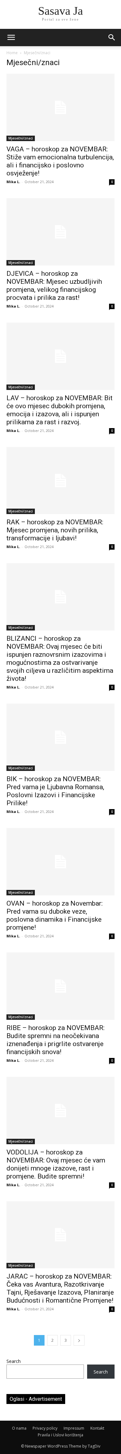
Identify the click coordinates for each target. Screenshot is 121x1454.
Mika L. (13, 181)
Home (12, 52)
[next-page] (79, 1340)
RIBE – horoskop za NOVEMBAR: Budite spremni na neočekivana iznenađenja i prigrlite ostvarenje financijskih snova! (55, 1040)
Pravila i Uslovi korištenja (60, 1435)
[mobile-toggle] (11, 37)
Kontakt (97, 1428)
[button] (112, 37)
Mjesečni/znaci (20, 138)
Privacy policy (45, 1428)
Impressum (74, 1428)
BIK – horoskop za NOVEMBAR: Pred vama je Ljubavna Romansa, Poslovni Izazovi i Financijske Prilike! (55, 791)
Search (13, 1361)
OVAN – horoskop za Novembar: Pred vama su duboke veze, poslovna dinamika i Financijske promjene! (54, 915)
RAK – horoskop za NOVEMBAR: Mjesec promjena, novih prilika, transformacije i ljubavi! (54, 530)
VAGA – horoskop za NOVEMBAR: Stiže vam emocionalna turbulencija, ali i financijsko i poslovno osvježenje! (60, 161)
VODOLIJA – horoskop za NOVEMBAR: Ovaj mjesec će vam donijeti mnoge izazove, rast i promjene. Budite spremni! (55, 1164)
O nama (19, 1428)
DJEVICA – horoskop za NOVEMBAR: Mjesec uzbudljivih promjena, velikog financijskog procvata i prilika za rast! (54, 285)
